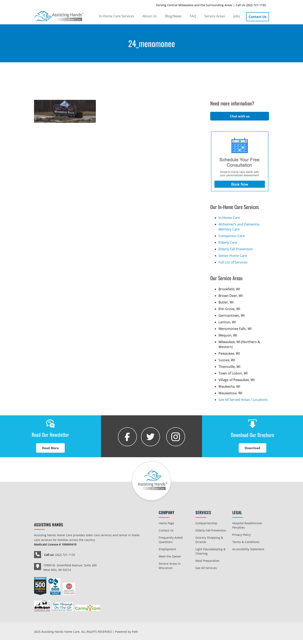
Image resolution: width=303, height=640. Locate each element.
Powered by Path (126, 632)
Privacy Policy (241, 535)
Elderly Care (227, 242)
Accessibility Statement (248, 549)
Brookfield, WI (229, 289)
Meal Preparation (207, 561)
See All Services (206, 568)
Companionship (206, 523)
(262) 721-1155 (256, 5)
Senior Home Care (232, 255)
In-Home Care (229, 217)
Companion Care (231, 236)
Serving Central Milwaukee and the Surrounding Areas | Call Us (211, 5)
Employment (167, 549)
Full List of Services (233, 262)
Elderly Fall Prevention (235, 249)
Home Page (166, 523)
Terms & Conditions (246, 542)
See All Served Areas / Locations (243, 399)
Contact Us (166, 530)
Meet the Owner (170, 556)
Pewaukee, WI (229, 353)
